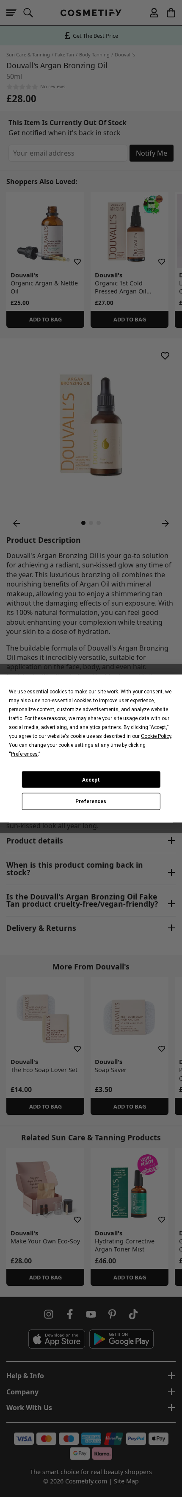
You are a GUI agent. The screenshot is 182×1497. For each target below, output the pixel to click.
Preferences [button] (24, 754)
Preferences (90, 801)
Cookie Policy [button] (156, 736)
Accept (91, 779)
